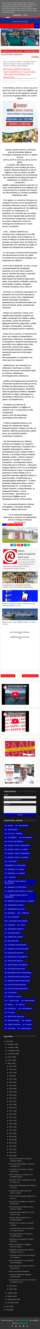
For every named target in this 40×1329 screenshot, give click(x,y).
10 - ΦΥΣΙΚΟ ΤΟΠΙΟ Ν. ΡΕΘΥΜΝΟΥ (17, 853)
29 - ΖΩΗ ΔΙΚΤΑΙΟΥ (12, 941)
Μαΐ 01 (11, 1289)
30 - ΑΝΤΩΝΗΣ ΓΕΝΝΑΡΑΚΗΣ (15, 945)
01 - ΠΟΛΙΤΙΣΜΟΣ (22, 826)
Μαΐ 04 (11, 1152)
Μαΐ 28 (11, 1076)
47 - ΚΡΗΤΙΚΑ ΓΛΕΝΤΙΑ (13, 997)
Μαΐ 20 (11, 1101)
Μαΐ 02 (11, 1286)
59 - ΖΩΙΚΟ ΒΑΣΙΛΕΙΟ (12, 1025)
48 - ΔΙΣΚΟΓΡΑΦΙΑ (28, 1001)
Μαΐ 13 (11, 1124)
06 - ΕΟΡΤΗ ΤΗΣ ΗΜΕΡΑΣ (14, 842)
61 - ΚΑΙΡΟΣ (27, 1025)
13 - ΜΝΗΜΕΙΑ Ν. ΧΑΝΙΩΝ (14, 869)
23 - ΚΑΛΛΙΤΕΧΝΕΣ (12, 917)
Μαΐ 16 (11, 1114)
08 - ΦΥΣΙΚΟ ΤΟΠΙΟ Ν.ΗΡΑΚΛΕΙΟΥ (17, 845)
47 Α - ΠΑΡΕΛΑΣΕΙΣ (12, 1001)
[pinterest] (23, 1326)
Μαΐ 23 (11, 1092)
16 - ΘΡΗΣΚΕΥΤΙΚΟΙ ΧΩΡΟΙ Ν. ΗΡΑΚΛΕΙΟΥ (16, 882)
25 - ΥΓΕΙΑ (21, 925)
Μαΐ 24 (11, 1088)
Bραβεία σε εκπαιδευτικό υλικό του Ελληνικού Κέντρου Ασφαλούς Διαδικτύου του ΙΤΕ (18, 604)
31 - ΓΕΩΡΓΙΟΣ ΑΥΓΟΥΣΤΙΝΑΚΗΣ (16, 949)
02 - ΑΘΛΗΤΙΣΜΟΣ (11, 830)
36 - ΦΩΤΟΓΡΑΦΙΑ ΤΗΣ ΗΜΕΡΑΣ (16, 965)
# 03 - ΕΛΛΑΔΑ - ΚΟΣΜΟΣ (15, 525)
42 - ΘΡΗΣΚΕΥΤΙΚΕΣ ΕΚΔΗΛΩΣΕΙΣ (17, 981)
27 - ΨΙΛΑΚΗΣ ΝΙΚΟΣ (12, 933)
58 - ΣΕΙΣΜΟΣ (27, 1021)
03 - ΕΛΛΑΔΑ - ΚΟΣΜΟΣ (15, 62)
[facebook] (12, 1326)
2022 (7, 1041)
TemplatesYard (23, 1320)
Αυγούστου (11, 1054)
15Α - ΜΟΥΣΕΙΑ (10, 877)
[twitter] (15, 1326)
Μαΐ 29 (11, 1072)
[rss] (27, 1326)
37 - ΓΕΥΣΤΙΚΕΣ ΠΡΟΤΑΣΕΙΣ (15, 969)
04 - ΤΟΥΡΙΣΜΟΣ (11, 838)
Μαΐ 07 (11, 1143)
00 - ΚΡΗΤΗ (9, 826)
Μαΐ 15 (11, 1117)
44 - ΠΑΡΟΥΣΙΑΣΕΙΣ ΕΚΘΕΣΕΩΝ (16, 989)
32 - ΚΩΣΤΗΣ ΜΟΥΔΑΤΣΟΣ (14, 953)
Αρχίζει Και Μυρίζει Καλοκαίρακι (19, 1271)
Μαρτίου (10, 1296)
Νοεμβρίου (11, 1044)
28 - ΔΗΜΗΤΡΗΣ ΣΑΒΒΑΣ (14, 937)
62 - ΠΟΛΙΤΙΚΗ (10, 1028)
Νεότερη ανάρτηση (8, 676)
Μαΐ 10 (11, 1133)
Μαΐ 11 (11, 1130)
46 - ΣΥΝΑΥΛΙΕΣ (11, 993)
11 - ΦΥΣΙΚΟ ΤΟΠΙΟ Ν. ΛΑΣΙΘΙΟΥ (17, 857)
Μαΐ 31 (11, 1066)
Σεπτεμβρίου (11, 1050)
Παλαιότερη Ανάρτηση (30, 676)
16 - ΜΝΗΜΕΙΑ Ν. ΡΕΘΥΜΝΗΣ (15, 887)
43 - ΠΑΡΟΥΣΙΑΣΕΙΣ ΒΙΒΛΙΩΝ (15, 985)
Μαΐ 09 (11, 1136)
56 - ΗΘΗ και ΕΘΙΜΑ (12, 1021)
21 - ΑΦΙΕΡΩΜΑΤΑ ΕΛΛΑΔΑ (15, 909)
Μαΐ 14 (11, 1120)
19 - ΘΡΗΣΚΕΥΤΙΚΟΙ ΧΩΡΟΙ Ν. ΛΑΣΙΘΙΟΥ (19, 901)
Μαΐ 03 (11, 1156)
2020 (7, 1310)
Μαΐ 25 (11, 1085)
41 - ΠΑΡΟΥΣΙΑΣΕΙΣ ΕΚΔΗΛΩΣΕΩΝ (17, 977)
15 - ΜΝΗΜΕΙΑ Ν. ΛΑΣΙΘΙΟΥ (15, 873)
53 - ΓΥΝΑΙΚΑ (10, 1013)
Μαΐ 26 (11, 1082)
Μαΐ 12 (11, 1127)
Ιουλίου (10, 1057)
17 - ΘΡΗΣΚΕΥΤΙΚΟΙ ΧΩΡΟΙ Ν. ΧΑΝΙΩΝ (19, 891)
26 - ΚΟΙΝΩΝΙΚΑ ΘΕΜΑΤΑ (14, 929)
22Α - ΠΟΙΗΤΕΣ (23, 913)
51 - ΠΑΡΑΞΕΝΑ (10, 1009)
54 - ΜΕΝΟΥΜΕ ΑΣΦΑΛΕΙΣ (14, 1017)
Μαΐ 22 (11, 1095)
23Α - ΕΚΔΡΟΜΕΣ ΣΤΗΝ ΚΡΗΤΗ (16, 921)
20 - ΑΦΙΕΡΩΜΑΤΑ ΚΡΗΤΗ (14, 905)
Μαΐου (9, 1063)
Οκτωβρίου (11, 1047)
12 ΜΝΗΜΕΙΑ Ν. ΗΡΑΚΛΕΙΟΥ (15, 865)
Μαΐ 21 (11, 1098)
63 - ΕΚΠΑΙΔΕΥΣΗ (24, 1028)
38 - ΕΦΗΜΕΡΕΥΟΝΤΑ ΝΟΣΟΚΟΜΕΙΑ (18, 973)
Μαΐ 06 (11, 1146)
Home (5, 62)
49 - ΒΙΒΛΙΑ (9, 1005)
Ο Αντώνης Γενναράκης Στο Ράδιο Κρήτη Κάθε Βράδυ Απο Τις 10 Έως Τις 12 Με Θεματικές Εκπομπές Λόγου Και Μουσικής (19, 759)
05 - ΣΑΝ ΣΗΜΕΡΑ (25, 838)
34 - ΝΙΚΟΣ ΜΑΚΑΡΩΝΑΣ (14, 961)
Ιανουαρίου (11, 1302)
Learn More (17, 15)
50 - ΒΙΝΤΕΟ (20, 1005)
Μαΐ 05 (11, 1149)
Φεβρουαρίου (12, 1299)
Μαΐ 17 (11, 1111)
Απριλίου (10, 1293)
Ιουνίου (10, 1060)
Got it (25, 15)
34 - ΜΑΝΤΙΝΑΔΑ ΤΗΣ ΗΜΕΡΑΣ (16, 957)
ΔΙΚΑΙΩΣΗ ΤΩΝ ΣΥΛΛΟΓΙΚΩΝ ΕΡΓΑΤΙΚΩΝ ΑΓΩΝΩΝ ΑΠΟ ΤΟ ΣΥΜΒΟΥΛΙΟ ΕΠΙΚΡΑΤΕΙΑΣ (17, 586)
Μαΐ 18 (11, 1108)
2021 (7, 1306)
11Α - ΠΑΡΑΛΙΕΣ (11, 861)
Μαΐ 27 (11, 1079)
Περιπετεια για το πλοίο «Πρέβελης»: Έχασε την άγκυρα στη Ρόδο (19, 623)
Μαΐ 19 (11, 1104)
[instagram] (19, 1326)
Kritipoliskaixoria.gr (21, 1323)
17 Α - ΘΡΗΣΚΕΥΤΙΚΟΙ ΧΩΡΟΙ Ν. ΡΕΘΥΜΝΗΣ (16, 896)
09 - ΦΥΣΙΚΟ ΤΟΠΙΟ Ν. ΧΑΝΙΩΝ (16, 849)
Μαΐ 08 (11, 1140)
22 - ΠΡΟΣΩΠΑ (10, 913)
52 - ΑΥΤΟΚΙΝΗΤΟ (25, 1009)
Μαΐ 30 (11, 1069)
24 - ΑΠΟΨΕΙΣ (10, 925)
